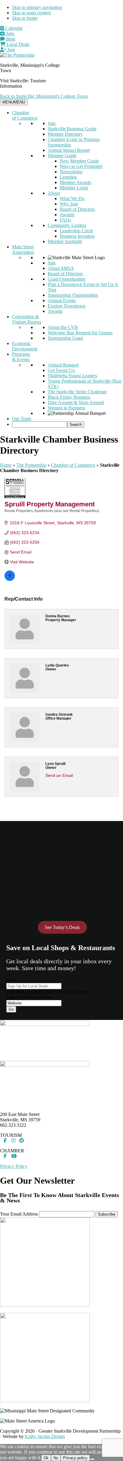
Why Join (69, 203)
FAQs (65, 219)
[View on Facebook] (9, 579)
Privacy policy (75, 1458)
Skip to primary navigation (37, 7)
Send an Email (59, 775)
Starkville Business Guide (72, 128)
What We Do (72, 198)
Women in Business (66, 407)
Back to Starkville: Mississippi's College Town (44, 96)
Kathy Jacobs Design (45, 1436)
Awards (67, 214)
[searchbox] (39, 424)
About (54, 193)
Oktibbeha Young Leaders (72, 375)
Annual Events (62, 300)
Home (6, 465)
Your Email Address (19, 1213)
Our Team (21, 418)
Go (11, 1009)
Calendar (13, 28)
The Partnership (31, 465)
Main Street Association (23, 249)
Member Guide (62, 155)
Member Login (74, 187)
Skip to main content (31, 12)
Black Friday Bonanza (69, 397)
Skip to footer (25, 18)
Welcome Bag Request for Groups (80, 332)
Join (10, 49)
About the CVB (63, 327)
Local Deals (17, 44)
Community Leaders (67, 225)
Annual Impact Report (69, 150)
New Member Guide (79, 160)
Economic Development (24, 346)
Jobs (9, 33)
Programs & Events (21, 357)
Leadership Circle (76, 230)
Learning (68, 177)
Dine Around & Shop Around (76, 402)
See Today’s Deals (62, 927)
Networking (71, 171)
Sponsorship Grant (65, 338)
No (55, 1458)
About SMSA (61, 268)
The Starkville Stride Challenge (77, 391)
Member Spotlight (65, 241)
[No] (92, 1459)
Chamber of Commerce (25, 115)
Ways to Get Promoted (81, 166)
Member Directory (65, 134)
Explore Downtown (66, 305)
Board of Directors (77, 209)
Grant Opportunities (66, 279)
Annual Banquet (63, 364)
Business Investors (77, 236)
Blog (10, 38)
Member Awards (75, 182)
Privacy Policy (13, 1166)
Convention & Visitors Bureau (26, 319)
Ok (46, 1458)
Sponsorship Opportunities (73, 295)
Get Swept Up (61, 370)
